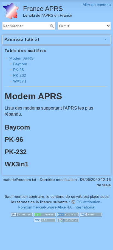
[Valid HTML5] (91, 214)
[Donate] (45, 214)
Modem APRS (21, 58)
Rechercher (52, 26)
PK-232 (19, 75)
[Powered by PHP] (68, 214)
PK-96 (18, 69)
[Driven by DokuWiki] (68, 219)
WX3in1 (20, 81)
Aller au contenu (97, 4)
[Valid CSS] (45, 219)
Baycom (20, 64)
